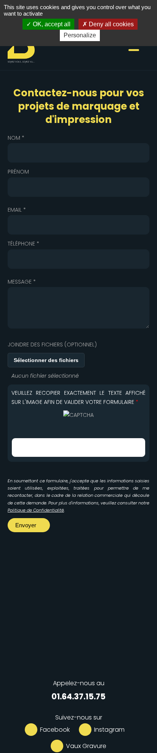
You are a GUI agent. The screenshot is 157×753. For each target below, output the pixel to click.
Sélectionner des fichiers (46, 360)
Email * (17, 210)
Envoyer (26, 525)
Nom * (16, 138)
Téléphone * (23, 243)
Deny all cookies (110, 24)
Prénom (18, 171)
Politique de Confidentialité (36, 510)
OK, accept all (50, 24)
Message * (22, 282)
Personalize (80, 35)
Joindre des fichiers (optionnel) (52, 344)
